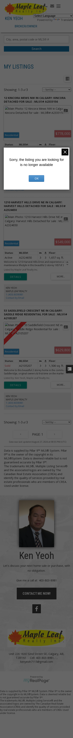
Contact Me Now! (37, 593)
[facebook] (36, 608)
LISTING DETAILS (15, 276)
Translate (67, 20)
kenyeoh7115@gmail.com (36, 662)
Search (36, 48)
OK (37, 178)
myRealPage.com (36, 681)
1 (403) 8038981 (14, 294)
